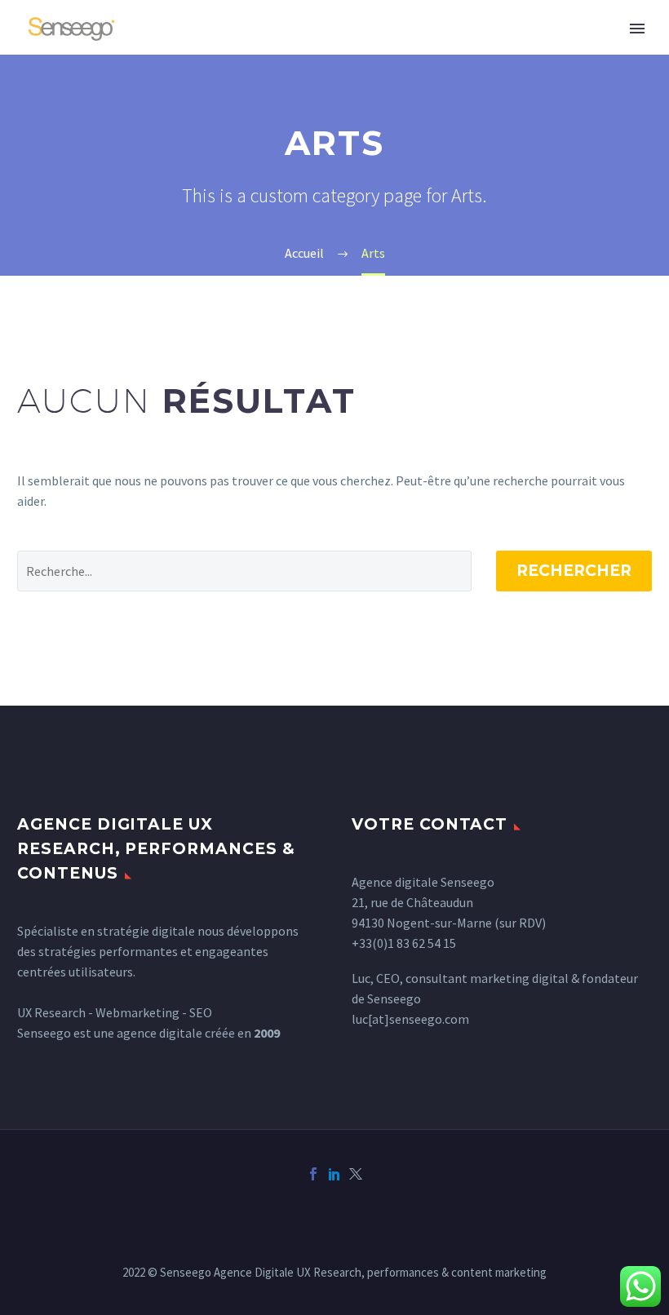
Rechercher (573, 570)
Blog (578, 50)
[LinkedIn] (334, 1173)
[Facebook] (313, 1173)
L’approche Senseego (223, 50)
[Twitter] (355, 1173)
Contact (499, 50)
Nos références (382, 50)
